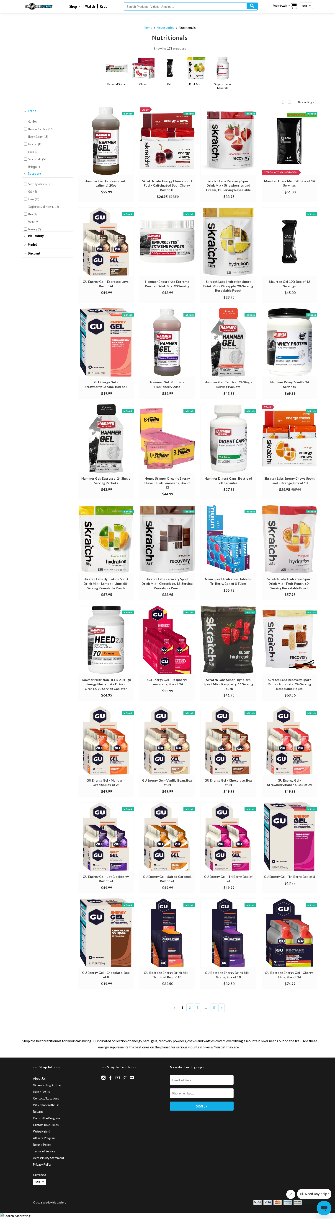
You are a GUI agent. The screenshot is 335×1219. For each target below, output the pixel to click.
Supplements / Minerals (222, 86)
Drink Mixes (196, 84)
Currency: (39, 1175)
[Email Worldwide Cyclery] (132, 1078)
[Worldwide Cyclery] (38, 6)
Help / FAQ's (41, 1092)
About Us (39, 1078)
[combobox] (191, 6)
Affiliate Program (44, 1138)
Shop (73, 6)
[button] (283, 102)
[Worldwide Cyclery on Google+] (125, 1078)
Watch (90, 6)
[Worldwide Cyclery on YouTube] (118, 1078)
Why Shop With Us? (46, 1105)
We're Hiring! (41, 1131)
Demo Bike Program (46, 1118)
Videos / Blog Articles (47, 1085)
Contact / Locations (46, 1098)
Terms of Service (44, 1151)
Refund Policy (42, 1144)
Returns (38, 1111)
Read (104, 6)
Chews (143, 84)
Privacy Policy (42, 1164)
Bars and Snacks (117, 84)
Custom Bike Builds (46, 1125)
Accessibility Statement (48, 1158)
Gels (170, 84)
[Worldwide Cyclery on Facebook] (110, 1078)
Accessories (165, 27)
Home (148, 27)
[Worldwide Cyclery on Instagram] (103, 1078)
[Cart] (294, 6)
